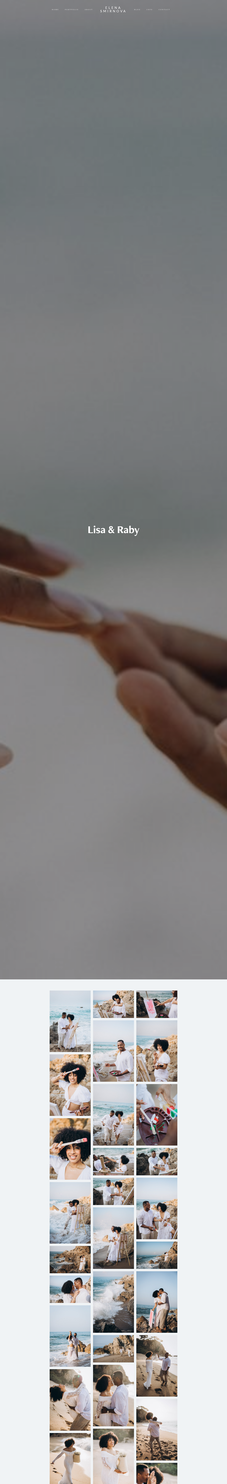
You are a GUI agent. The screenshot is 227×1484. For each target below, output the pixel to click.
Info (149, 9)
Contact (164, 9)
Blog (137, 9)
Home (55, 9)
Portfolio (72, 9)
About (89, 9)
